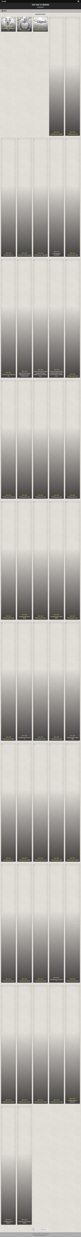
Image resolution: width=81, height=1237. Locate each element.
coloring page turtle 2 (40, 618)
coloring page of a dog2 (40, 1102)
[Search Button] (78, 1)
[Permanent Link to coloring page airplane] (40, 24)
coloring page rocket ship (72, 738)
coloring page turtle (56, 739)
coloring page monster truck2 (24, 1222)
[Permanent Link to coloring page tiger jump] (24, 560)
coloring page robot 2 (40, 739)
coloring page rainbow (72, 860)
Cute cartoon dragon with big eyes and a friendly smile (24, 375)
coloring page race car (40, 860)
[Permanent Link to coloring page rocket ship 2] (56, 560)
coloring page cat (8, 255)
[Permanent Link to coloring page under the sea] (8, 318)
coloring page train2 (24, 497)
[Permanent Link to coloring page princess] (72, 923)
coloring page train (40, 497)
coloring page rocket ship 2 (56, 617)
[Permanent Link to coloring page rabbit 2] (8, 681)
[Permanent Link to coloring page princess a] (56, 923)
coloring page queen (24, 981)
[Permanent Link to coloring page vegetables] (56, 197)
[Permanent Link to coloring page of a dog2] (40, 1044)
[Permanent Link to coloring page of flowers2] (72, 1044)
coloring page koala (72, 376)
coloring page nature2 (8, 1102)
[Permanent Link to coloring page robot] (56, 802)
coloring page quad (56, 497)
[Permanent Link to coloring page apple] (24, 24)
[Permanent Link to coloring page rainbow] (72, 802)
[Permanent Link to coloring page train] (40, 439)
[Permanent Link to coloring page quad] (56, 439)
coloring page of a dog (56, 1102)
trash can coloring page (24, 255)
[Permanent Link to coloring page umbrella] (8, 439)
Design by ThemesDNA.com (40, 1235)
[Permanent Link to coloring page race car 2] (24, 681)
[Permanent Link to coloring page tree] (72, 439)
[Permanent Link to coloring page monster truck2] (24, 1165)
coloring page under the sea (8, 375)
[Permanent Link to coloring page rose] (8, 802)
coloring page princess (72, 981)
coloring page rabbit (24, 860)
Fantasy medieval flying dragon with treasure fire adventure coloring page (56, 374)
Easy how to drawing (40, 4)
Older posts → (44, 1229)
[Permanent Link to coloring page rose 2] (72, 560)
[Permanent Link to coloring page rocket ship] (72, 681)
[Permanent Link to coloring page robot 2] (40, 681)
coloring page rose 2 (72, 618)
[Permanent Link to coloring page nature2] (8, 1044)
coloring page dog (72, 134)
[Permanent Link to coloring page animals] (56, 76)
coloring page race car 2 (24, 738)
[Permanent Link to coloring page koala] (72, 318)
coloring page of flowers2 (72, 1101)
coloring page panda (40, 981)
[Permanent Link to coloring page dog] (72, 76)
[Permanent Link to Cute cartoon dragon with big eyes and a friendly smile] (24, 318)
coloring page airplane (40, 30)
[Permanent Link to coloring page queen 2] (8, 923)
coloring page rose (8, 860)
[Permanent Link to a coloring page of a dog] (8, 24)
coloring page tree (72, 497)
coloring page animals (56, 134)
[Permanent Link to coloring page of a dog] (56, 1044)
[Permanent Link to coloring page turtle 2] (40, 560)
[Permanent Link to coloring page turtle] (56, 681)
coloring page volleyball (40, 255)
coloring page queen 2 (8, 981)
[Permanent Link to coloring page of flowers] (8, 1165)
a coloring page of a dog (8, 29)
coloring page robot (56, 860)
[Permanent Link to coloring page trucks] (8, 560)
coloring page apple (24, 30)
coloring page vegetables (56, 254)
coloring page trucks (8, 618)
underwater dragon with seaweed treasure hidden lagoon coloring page (40, 374)
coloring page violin (72, 255)
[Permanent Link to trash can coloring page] (24, 197)
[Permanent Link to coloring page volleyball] (40, 197)
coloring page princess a (56, 980)
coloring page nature (24, 1102)
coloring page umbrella (8, 497)
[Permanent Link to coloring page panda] (40, 923)
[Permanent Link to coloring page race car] (40, 802)
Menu (4, 1)
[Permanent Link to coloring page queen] (24, 923)
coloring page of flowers (8, 1222)
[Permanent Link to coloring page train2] (24, 439)
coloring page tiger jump (24, 617)
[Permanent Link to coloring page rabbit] (24, 802)
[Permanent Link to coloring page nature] (24, 1044)
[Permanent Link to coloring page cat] (8, 197)
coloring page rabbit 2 (8, 739)
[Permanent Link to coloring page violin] (72, 197)
